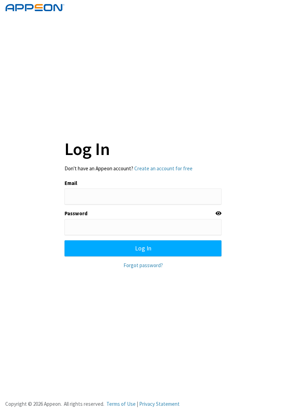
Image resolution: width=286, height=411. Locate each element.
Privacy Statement (159, 404)
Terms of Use (121, 404)
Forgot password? (143, 265)
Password (76, 213)
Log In (143, 248)
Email (71, 183)
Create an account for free (163, 168)
